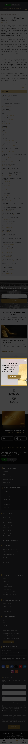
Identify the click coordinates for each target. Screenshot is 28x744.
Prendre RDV (14, 376)
